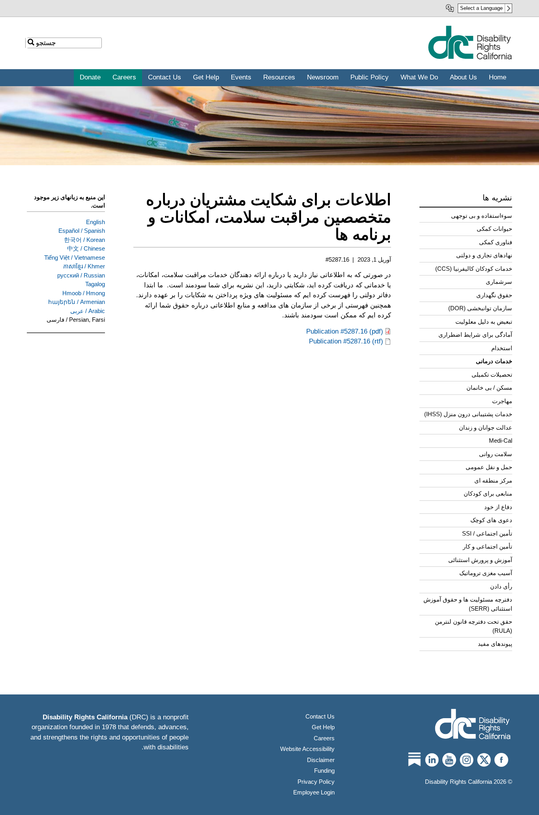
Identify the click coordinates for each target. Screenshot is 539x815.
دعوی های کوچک (491, 520)
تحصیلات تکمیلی (492, 374)
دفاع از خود (498, 507)
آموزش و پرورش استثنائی (480, 560)
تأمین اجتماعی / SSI (487, 533)
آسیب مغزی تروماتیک (485, 573)
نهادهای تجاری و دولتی (484, 255)
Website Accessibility (307, 748)
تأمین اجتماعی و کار (487, 546)
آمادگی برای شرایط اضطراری (475, 334)
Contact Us (320, 716)
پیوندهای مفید (495, 643)
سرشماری (499, 281)
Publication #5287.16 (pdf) (344, 331)
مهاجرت (502, 401)
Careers (324, 738)
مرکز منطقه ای (493, 480)
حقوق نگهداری (494, 295)
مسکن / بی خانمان (489, 387)
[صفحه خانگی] (469, 58)
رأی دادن (501, 586)
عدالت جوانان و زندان (485, 427)
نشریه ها (497, 197)
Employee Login (314, 792)
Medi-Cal (500, 440)
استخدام (501, 348)
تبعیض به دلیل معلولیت (483, 321)
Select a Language (481, 8)
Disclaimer (321, 760)
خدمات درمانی (494, 361)
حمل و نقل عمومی (489, 467)
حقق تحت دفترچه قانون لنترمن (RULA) (473, 626)
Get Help (323, 727)
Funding (324, 770)
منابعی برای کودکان (488, 493)
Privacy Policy (316, 781)
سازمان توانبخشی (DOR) (480, 308)
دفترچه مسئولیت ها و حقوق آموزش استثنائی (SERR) (467, 604)
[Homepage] (472, 725)
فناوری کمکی (495, 242)
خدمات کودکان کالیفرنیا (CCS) (473, 268)
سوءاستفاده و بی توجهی (481, 215)
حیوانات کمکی (494, 228)
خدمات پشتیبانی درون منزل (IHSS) (468, 414)
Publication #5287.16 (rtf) (346, 341)
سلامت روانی (495, 454)
